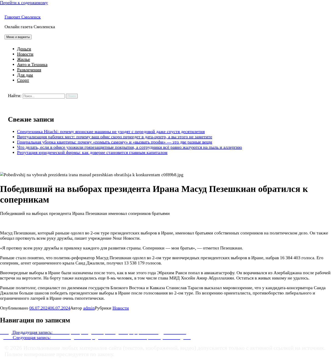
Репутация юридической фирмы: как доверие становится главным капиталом (92, 152)
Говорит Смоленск (23, 16)
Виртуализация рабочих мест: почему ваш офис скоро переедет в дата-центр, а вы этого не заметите (114, 136)
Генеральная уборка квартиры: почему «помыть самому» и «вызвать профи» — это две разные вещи (114, 141)
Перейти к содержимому (24, 2)
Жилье (23, 59)
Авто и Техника (32, 64)
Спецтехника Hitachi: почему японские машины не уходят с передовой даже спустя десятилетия (111, 131)
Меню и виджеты (18, 37)
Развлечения (29, 69)
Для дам (25, 74)
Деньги (24, 48)
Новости (25, 53)
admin (89, 307)
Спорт (23, 80)
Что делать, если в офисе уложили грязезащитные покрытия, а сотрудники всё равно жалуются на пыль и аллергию (129, 147)
